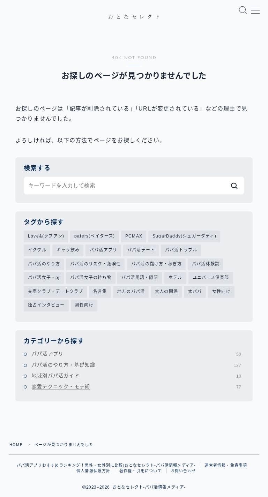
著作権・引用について (140, 471)
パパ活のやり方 (44, 264)
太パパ (195, 291)
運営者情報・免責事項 (225, 465)
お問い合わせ (183, 471)
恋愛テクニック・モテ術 (136, 386)
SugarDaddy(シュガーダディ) (184, 236)
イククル (37, 250)
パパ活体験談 (205, 264)
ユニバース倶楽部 (211, 277)
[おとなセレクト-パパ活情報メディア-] (134, 16)
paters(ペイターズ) (94, 236)
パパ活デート (141, 250)
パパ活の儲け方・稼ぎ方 (156, 264)
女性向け (221, 291)
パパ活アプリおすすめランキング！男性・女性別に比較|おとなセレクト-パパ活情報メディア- (106, 465)
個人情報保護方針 (93, 471)
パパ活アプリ (103, 250)
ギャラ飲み (68, 250)
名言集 (100, 291)
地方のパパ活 (131, 291)
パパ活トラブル (181, 250)
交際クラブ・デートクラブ (55, 291)
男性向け (84, 305)
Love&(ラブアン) (46, 236)
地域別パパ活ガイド (136, 375)
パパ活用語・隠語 (139, 277)
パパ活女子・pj (44, 277)
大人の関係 (166, 291)
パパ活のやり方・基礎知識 (136, 365)
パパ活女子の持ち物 (91, 277)
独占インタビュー (46, 305)
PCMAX (133, 236)
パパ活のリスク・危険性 (95, 264)
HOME (16, 445)
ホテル (176, 277)
